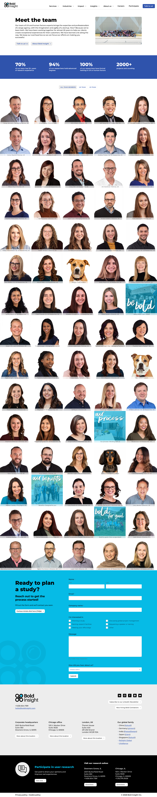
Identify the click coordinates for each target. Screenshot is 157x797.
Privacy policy (21, 795)
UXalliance (123, 743)
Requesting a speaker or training (121, 624)
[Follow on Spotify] (135, 695)
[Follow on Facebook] (129, 695)
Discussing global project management (124, 621)
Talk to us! (21, 44)
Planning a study (78, 621)
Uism (127, 734)
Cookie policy (34, 795)
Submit (73, 676)
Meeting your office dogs (81, 628)
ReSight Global (125, 740)
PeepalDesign (130, 731)
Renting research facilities (82, 624)
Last (107, 582)
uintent (131, 728)
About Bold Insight (40, 44)
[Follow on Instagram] (124, 695)
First (70, 582)
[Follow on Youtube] (140, 695)
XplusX (128, 725)
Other (111, 628)
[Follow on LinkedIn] (119, 695)
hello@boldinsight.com (25, 708)
